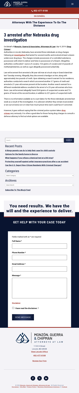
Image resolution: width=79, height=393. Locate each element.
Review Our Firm (40, 361)
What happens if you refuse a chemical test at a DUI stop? (29, 158)
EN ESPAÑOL (39, 16)
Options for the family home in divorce (21, 154)
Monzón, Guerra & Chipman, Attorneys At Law (35, 385)
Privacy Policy (31, 387)
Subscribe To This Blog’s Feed (17, 190)
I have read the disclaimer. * (27, 308)
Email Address (19, 264)
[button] (72, 4)
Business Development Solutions (49, 387)
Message (16, 275)
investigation (20, 55)
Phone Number (19, 252)
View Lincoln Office (39, 352)
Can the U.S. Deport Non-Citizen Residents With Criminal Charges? (33, 165)
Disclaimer (16, 303)
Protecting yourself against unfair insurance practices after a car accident (36, 161)
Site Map (23, 387)
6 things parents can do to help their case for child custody (30, 150)
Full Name (17, 241)
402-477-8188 (41, 11)
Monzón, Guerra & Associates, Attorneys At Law (34, 47)
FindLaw (64, 387)
